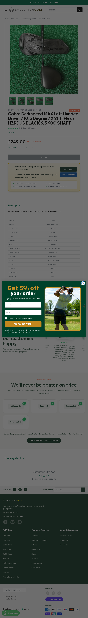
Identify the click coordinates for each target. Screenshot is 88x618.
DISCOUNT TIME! (23, 324)
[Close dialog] (83, 283)
